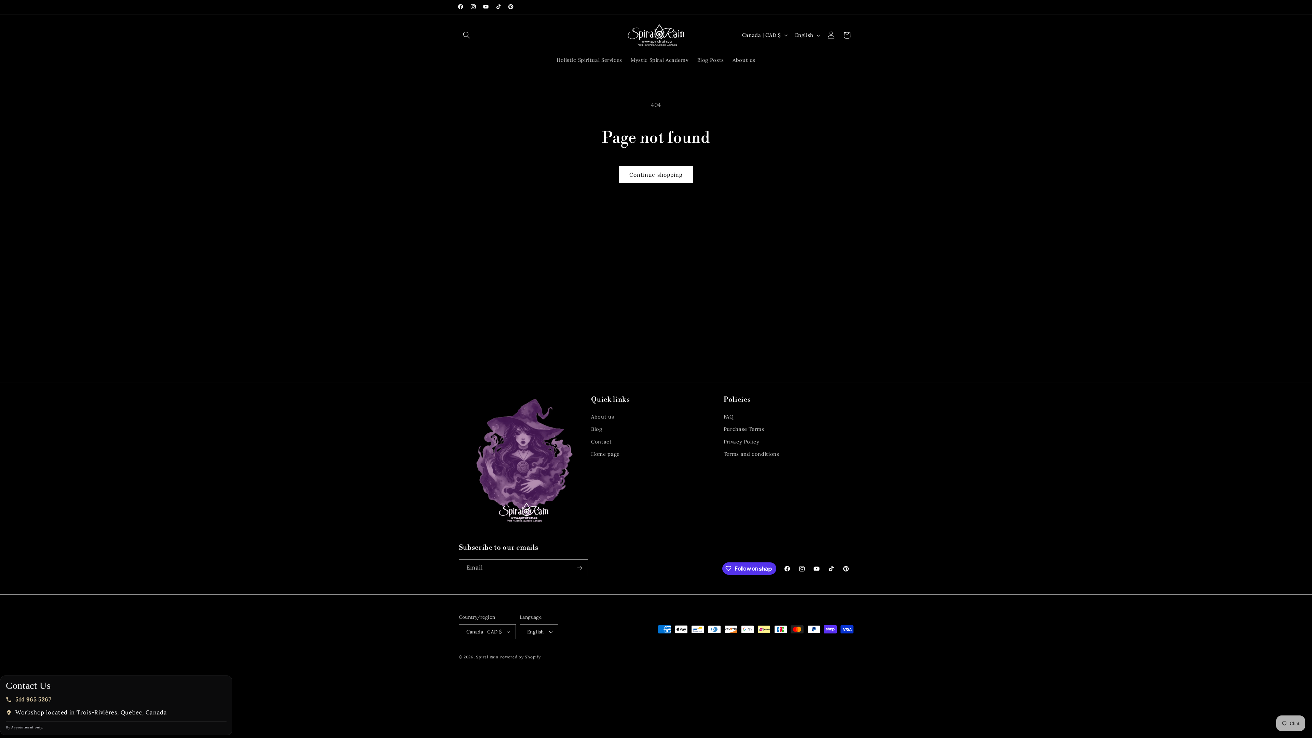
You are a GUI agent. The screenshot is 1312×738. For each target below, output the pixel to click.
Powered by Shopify (520, 656)
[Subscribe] (579, 567)
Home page (605, 454)
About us (602, 416)
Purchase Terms (744, 429)
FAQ (729, 416)
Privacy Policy (742, 441)
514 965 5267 (33, 699)
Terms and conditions (751, 454)
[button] (467, 35)
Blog (596, 429)
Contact (601, 441)
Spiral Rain (487, 656)
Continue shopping (656, 174)
